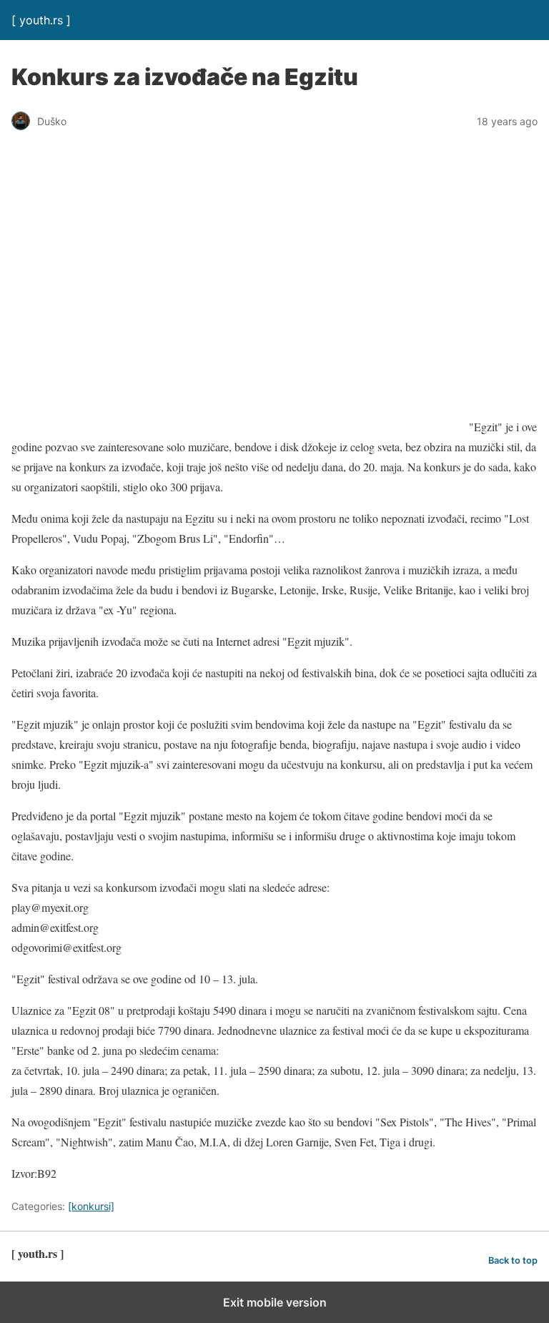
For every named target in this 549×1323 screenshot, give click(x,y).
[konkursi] (91, 1206)
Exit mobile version (275, 1302)
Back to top (513, 1260)
